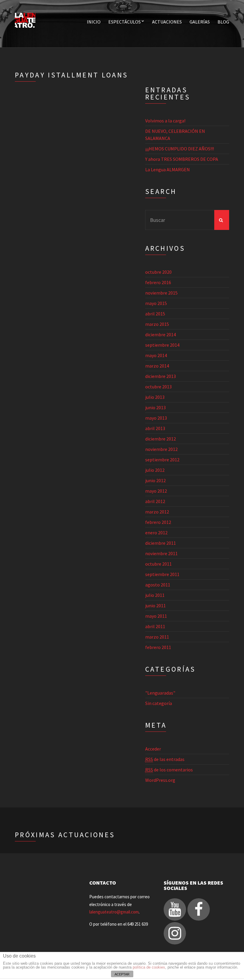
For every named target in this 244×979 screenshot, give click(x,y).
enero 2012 (156, 533)
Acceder (153, 749)
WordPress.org (160, 780)
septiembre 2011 (162, 574)
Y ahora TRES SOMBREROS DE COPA (181, 159)
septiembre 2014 (162, 345)
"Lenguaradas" (160, 693)
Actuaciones (167, 22)
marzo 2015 (157, 324)
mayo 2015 (156, 303)
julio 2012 (155, 470)
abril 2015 (155, 314)
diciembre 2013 (160, 376)
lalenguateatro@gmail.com (114, 912)
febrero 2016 (158, 282)
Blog (223, 22)
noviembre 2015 (161, 293)
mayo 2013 (156, 418)
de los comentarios (169, 770)
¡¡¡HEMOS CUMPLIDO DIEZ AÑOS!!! (179, 149)
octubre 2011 (158, 564)
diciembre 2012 (160, 439)
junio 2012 (155, 480)
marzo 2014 (157, 366)
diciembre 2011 (160, 543)
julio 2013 (155, 397)
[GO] (221, 220)
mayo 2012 (156, 491)
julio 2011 (155, 595)
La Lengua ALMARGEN (167, 169)
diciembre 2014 (160, 334)
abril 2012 (155, 501)
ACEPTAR (122, 974)
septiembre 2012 (162, 460)
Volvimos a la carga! (165, 121)
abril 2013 (155, 428)
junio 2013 (155, 407)
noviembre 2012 (161, 449)
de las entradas (164, 759)
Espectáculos (124, 22)
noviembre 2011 (161, 553)
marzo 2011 (157, 637)
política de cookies (149, 967)
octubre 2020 (158, 272)
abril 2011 (155, 626)
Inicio (94, 22)
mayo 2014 (156, 355)
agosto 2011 (157, 585)
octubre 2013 (158, 387)
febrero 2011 (158, 647)
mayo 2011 (156, 616)
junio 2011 (155, 605)
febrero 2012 (158, 522)
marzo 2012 (157, 512)
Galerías (200, 22)
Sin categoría (158, 703)
